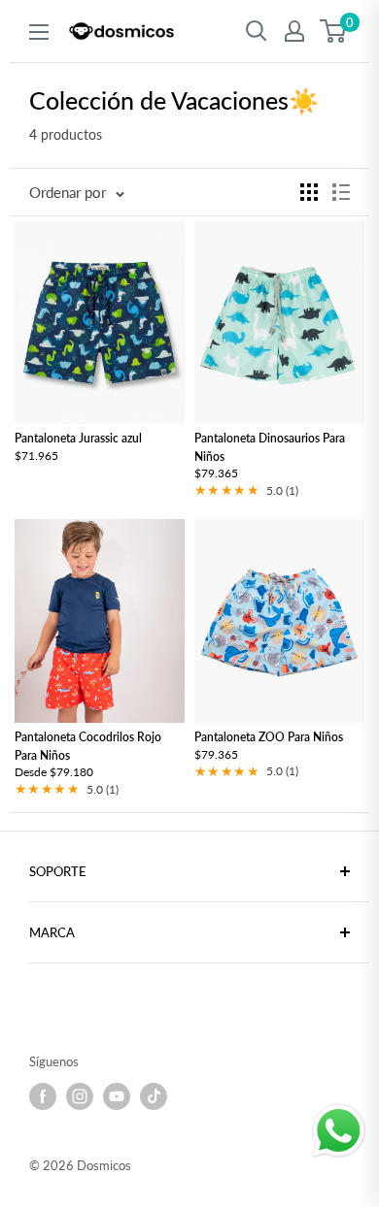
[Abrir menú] (39, 32)
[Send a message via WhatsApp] (338, 1130)
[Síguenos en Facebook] (42, 1096)
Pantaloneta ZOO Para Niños (268, 737)
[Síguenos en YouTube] (116, 1096)
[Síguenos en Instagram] (79, 1096)
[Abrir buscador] (256, 31)
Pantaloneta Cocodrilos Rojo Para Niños (88, 746)
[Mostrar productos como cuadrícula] (309, 192)
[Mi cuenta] (294, 31)
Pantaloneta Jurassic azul (78, 439)
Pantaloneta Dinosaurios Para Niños (269, 448)
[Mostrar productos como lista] (341, 192)
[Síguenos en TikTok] (153, 1096)
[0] (334, 31)
